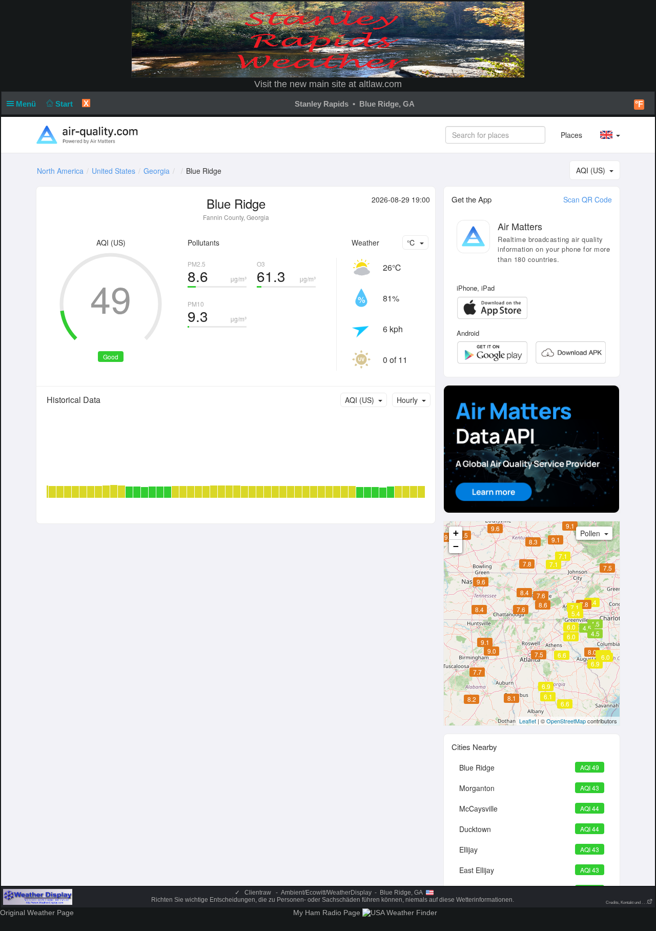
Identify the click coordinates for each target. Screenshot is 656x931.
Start (65, 103)
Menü (27, 103)
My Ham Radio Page (326, 912)
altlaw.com (380, 84)
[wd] (37, 896)
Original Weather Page (37, 912)
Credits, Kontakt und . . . (626, 902)
